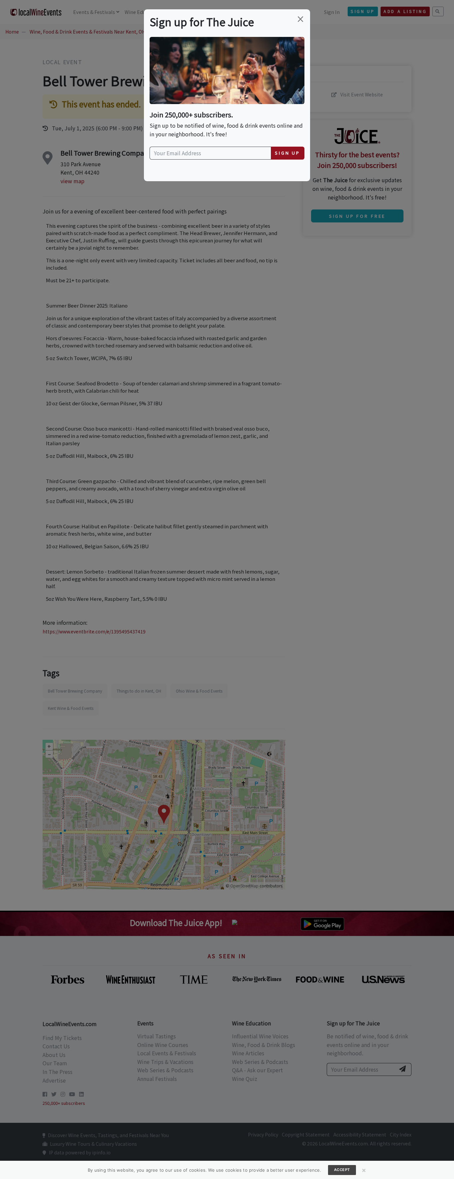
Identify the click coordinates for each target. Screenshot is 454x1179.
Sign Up (287, 153)
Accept (342, 1169)
